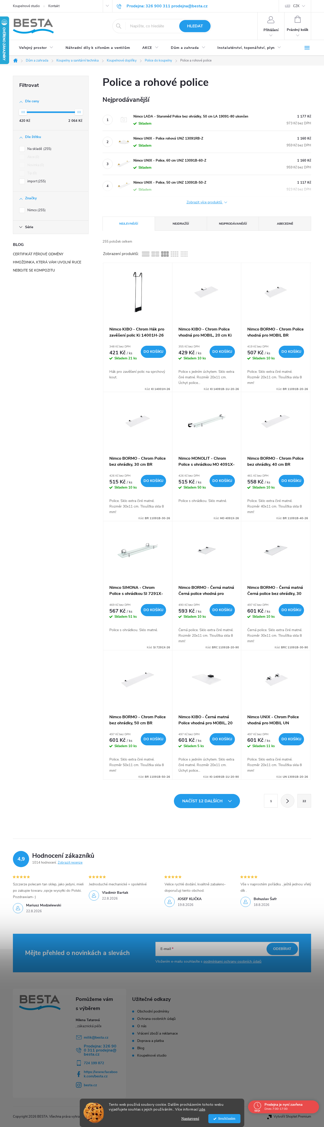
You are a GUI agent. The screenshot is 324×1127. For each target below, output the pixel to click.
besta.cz (90, 1085)
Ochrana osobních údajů (156, 1019)
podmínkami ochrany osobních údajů (232, 961)
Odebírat (282, 948)
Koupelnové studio (26, 6)
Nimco (36, 210)
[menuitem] (36, 48)
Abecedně (285, 224)
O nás (142, 1026)
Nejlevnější (128, 224)
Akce (32, 157)
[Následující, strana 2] (287, 801)
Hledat (195, 26)
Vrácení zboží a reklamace (157, 1034)
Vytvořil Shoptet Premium (292, 1116)
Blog (140, 1048)
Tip (31, 173)
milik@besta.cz (96, 1037)
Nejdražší (181, 224)
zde (202, 1109)
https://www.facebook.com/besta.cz (100, 1074)
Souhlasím (226, 1118)
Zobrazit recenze (70, 862)
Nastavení (190, 1118)
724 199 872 (94, 1063)
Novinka (35, 165)
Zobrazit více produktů (205, 202)
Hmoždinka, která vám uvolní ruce (47, 262)
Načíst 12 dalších (203, 801)
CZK (296, 6)
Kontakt (53, 6)
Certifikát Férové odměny (38, 254)
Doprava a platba (150, 1041)
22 (304, 801)
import (36, 181)
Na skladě (38, 149)
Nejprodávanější (233, 224)
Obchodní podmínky (153, 1011)
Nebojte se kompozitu (34, 270)
